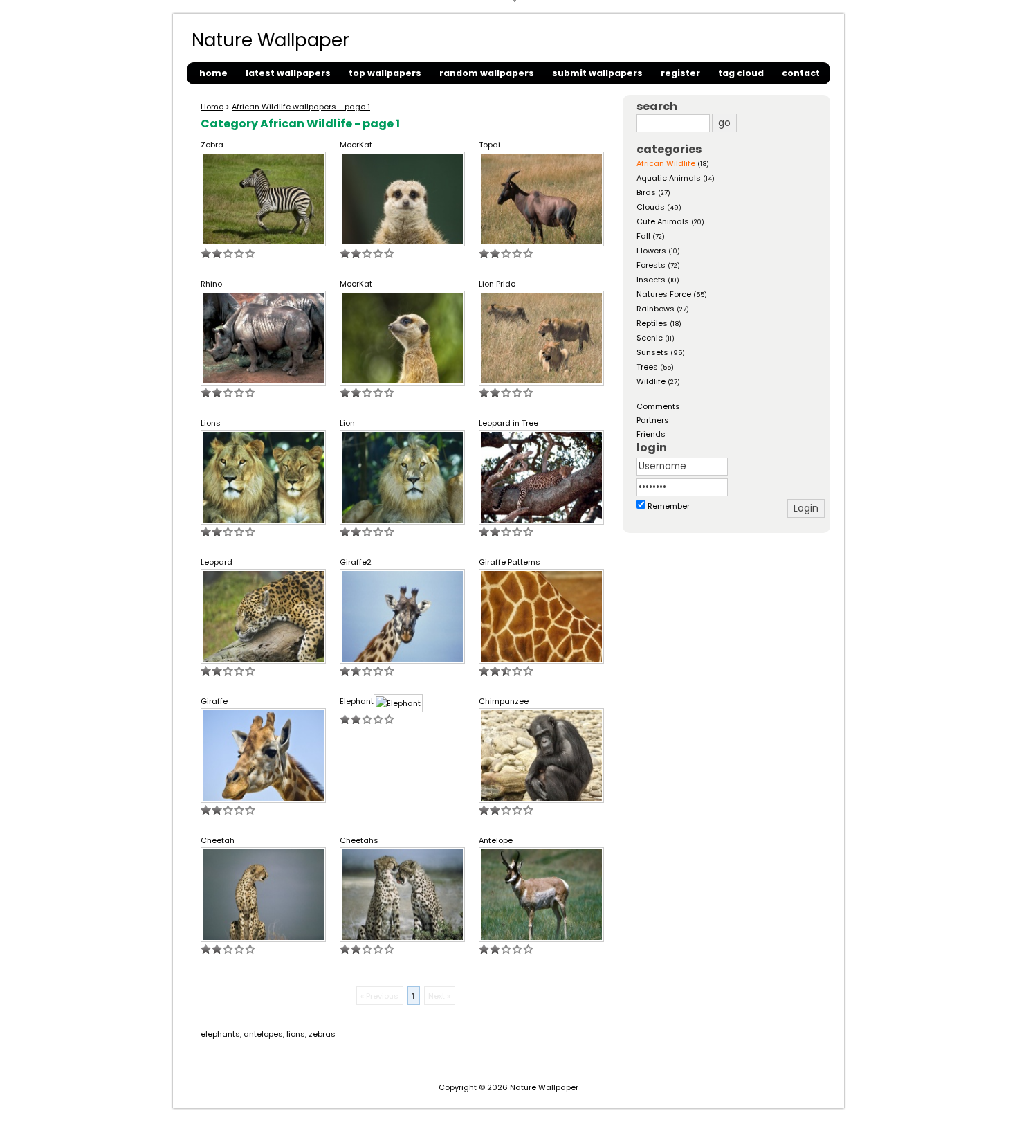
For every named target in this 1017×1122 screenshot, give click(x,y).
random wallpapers (486, 73)
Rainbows (655, 308)
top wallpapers (385, 73)
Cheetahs (359, 840)
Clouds (650, 206)
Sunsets (652, 352)
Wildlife (651, 381)
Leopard (216, 562)
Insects (651, 279)
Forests (651, 265)
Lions (211, 422)
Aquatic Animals (668, 177)
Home (212, 106)
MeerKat (356, 144)
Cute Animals (662, 221)
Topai (489, 144)
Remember (669, 506)
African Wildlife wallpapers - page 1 (301, 106)
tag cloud (741, 73)
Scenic (649, 337)
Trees (647, 366)
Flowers (651, 250)
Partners (652, 420)
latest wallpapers (288, 73)
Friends (651, 434)
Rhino (211, 283)
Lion (347, 422)
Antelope (496, 840)
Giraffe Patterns (509, 562)
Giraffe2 (356, 562)
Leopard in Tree (508, 422)
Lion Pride (497, 283)
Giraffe (214, 701)
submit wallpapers (597, 73)
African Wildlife (665, 163)
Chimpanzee (504, 701)
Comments (658, 406)
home (213, 73)
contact (801, 73)
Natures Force (663, 294)
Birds (646, 192)
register (680, 73)
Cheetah (218, 840)
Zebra (212, 144)
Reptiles (652, 323)
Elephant (357, 701)
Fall (643, 236)
